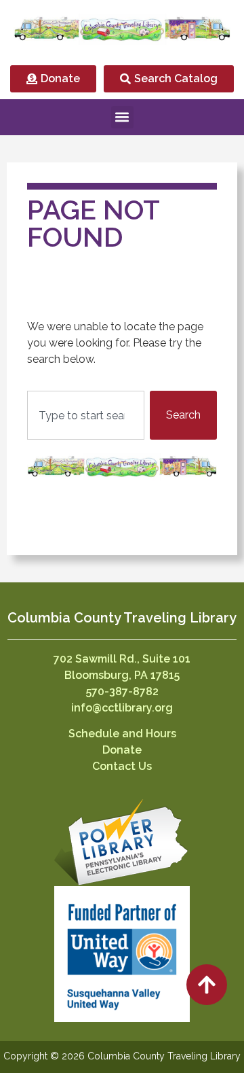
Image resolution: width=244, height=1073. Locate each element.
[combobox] (85, 415)
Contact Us (122, 766)
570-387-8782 (122, 691)
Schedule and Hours (122, 733)
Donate (122, 749)
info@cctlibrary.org (122, 707)
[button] (122, 117)
